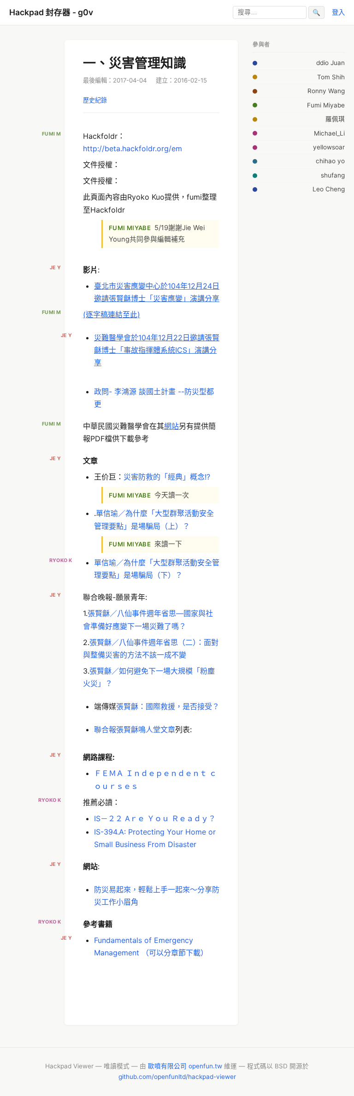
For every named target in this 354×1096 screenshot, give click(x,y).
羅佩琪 (335, 119)
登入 (338, 12)
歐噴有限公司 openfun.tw (185, 1066)
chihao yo (330, 161)
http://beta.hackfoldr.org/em (132, 148)
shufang (333, 175)
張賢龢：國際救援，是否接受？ (167, 706)
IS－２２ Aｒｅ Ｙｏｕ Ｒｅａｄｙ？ (155, 818)
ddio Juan (330, 62)
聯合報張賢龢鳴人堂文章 (134, 729)
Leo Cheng (329, 189)
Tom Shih (331, 77)
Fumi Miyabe (326, 105)
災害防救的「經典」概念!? (167, 476)
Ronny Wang (326, 91)
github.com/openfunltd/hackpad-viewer (177, 1076)
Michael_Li (329, 133)
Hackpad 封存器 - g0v (51, 12)
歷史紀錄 (95, 100)
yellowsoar (329, 147)
